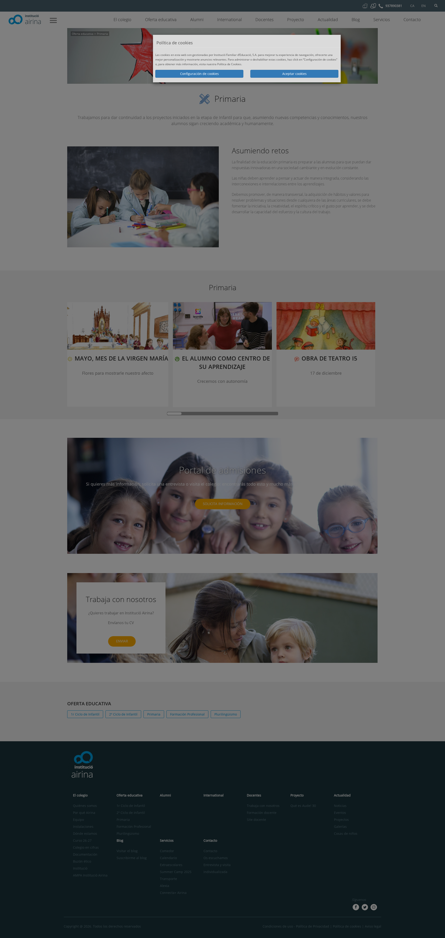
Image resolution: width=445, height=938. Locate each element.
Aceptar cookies (294, 73)
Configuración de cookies (199, 73)
